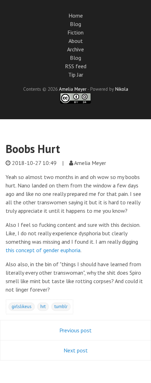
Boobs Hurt (33, 148)
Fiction (75, 32)
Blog (75, 23)
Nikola (121, 89)
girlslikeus (22, 306)
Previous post (75, 330)
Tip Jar (75, 74)
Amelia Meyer (72, 89)
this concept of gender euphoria (43, 250)
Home (75, 15)
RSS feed (75, 66)
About (75, 40)
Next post (76, 350)
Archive (75, 49)
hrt (43, 306)
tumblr (60, 306)
